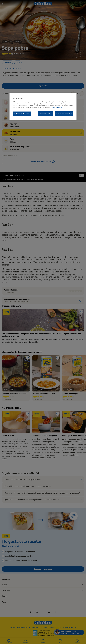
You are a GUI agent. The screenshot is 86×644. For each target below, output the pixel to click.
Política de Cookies (56, 107)
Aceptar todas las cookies (64, 114)
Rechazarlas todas (45, 114)
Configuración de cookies (22, 114)
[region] (43, 106)
